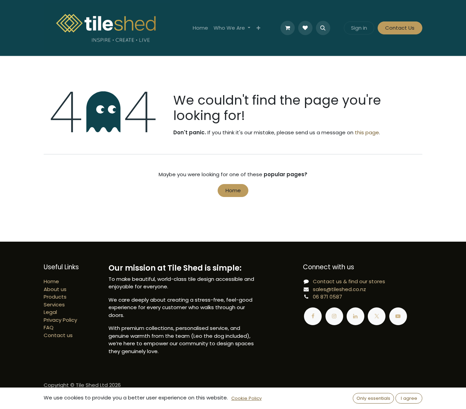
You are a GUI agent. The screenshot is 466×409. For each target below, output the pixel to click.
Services (54, 304)
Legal (50, 312)
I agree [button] (409, 398)
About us (55, 289)
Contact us (58, 335)
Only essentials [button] (373, 398)
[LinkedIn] (355, 316)
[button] (323, 28)
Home (233, 190)
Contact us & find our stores (349, 281)
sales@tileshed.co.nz (339, 289)
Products (55, 296)
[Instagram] (334, 316)
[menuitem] (200, 28)
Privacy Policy (60, 319)
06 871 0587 (327, 296)
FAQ (49, 327)
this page (367, 132)
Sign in (359, 27)
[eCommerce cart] (287, 28)
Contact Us (399, 27)
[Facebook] (313, 316)
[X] (376, 316)
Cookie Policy (246, 398)
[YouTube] (398, 316)
